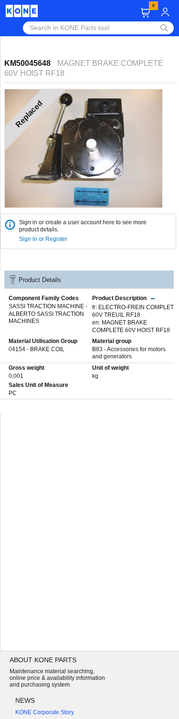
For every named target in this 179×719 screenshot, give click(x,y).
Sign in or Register (44, 239)
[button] (145, 13)
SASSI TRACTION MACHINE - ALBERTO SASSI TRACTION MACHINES (48, 313)
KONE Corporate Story (44, 712)
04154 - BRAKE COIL (36, 349)
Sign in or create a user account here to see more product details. (83, 226)
